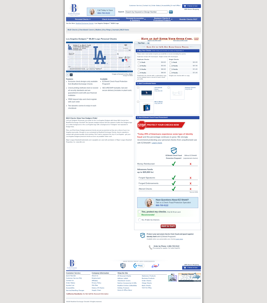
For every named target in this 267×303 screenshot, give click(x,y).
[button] (139, 265)
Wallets (98, 30)
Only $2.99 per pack (161, 212)
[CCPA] (92, 294)
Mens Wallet (158, 101)
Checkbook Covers (86, 30)
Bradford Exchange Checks (84, 23)
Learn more (157, 143)
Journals (115, 30)
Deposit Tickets (190, 87)
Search (121, 12)
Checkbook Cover (158, 88)
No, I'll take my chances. (151, 220)
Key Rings (107, 30)
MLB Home (124, 30)
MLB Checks (73, 30)
